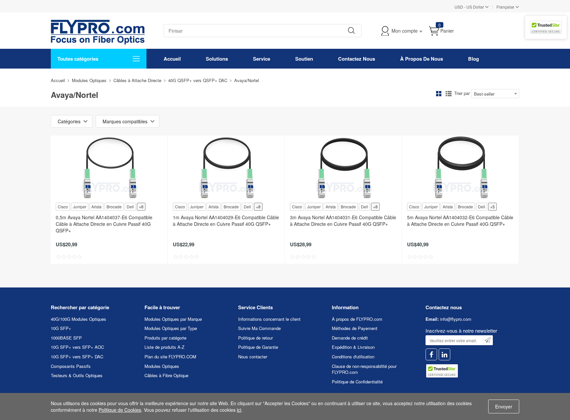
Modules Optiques (89, 80)
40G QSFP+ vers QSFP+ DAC (197, 80)
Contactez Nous (356, 58)
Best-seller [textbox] (484, 94)
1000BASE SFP (66, 338)
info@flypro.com (455, 319)
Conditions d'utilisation (353, 356)
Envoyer (503, 406)
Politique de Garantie (258, 347)
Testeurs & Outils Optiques (77, 375)
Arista (96, 206)
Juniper (79, 206)
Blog (473, 58)
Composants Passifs (71, 366)
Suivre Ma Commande (259, 328)
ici (239, 409)
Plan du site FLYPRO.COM (170, 356)
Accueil (172, 58)
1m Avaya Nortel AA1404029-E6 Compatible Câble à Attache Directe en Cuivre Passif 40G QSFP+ (226, 220)
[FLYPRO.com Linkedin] (444, 354)
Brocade (114, 206)
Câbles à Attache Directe (137, 80)
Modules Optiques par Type (170, 328)
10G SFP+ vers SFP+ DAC (77, 356)
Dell (130, 206)
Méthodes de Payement (354, 328)
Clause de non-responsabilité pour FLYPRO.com (364, 369)
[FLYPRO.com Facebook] (431, 354)
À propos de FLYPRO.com (357, 319)
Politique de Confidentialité (357, 381)
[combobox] (495, 93)
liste (449, 93)
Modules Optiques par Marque (173, 319)
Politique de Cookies (120, 409)
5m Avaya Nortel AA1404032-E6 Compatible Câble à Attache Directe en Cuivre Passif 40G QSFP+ (460, 220)
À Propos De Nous (421, 58)
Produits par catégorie (165, 338)
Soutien (304, 58)
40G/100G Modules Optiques (78, 319)
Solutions (217, 58)
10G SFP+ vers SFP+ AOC (77, 347)
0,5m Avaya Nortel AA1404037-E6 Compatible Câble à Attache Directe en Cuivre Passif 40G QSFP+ (104, 224)
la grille (439, 93)
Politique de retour (255, 338)
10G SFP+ (61, 328)
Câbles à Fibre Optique (166, 375)
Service (261, 58)
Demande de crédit (350, 338)
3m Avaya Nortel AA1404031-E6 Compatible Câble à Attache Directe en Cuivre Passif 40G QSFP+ (343, 220)
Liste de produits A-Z (164, 347)
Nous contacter (252, 356)
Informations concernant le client (269, 319)
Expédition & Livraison (353, 347)
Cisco (63, 206)
